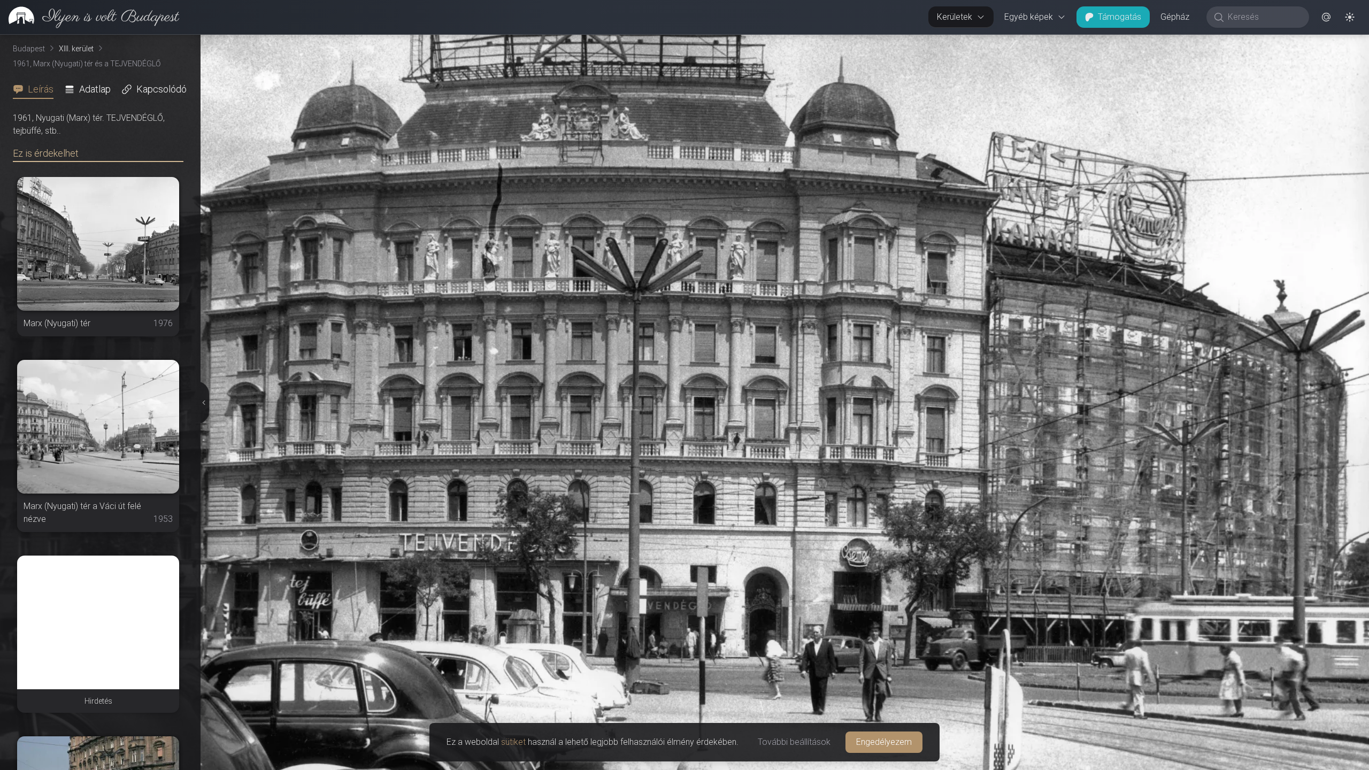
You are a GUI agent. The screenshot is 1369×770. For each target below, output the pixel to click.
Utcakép (1249, 43)
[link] (89, 17)
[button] (1326, 17)
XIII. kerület (76, 48)
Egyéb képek (1028, 17)
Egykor (1180, 43)
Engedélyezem (884, 742)
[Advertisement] (98, 622)
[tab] (36, 89)
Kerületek (954, 17)
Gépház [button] (1174, 17)
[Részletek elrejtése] (203, 402)
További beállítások (794, 742)
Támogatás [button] (1119, 17)
